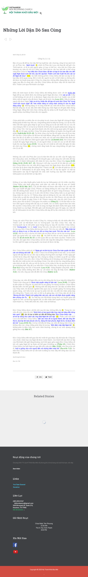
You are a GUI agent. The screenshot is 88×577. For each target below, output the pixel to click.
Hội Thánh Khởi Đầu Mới (50, 569)
